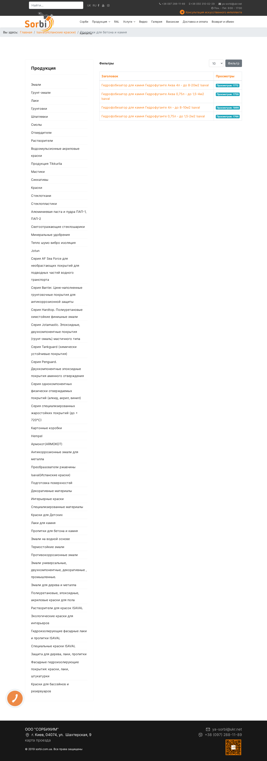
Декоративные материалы (51, 491)
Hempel (36, 436)
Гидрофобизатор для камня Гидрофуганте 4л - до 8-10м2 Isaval (150, 107)
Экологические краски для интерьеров (52, 619)
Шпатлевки (39, 117)
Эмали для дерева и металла (53, 585)
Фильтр (233, 63)
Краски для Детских (47, 515)
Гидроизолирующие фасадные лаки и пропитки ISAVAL (59, 634)
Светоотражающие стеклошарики (58, 227)
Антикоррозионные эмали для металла (54, 455)
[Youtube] (103, 5)
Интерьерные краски (47, 499)
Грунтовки (39, 108)
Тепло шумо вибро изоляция (53, 243)
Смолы (36, 125)
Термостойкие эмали (47, 547)
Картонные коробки (46, 428)
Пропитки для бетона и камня (54, 531)
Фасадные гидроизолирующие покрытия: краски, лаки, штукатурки (55, 669)
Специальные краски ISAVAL (53, 646)
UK (89, 5)
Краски (36, 188)
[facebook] (98, 5)
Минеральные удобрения (50, 235)
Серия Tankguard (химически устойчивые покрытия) (54, 350)
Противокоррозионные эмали (54, 555)
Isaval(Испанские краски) (50, 475)
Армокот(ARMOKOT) (46, 444)
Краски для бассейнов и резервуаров (50, 687)
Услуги (127, 21)
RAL (116, 21)
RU (94, 5)
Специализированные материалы (57, 507)
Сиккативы (39, 180)
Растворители (42, 141)
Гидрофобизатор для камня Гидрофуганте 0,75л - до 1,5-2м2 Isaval (153, 116)
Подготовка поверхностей (51, 483)
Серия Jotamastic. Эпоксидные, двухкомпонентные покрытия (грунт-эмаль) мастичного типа (55, 332)
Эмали (36, 84)
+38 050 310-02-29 (203, 3)
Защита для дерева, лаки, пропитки (59, 654)
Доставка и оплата (195, 21)
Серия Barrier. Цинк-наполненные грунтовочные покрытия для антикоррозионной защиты (56, 295)
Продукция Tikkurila (46, 164)
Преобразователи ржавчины (53, 467)
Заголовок (109, 76)
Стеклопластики (44, 204)
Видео (143, 21)
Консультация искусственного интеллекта (214, 12)
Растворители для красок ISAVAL (57, 608)
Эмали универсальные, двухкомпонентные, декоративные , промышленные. (59, 570)
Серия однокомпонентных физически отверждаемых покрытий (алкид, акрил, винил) (56, 391)
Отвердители (41, 133)
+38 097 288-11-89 (173, 3)
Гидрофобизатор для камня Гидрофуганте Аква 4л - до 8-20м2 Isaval (155, 85)
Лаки (35, 100)
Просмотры (225, 76)
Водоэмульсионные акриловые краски (55, 152)
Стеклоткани (41, 196)
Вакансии (172, 21)
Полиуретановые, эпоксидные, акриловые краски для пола (55, 596)
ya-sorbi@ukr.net (232, 3)
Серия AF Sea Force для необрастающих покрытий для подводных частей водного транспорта (55, 269)
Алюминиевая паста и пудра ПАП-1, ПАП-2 (58, 215)
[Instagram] (108, 5)
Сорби (84, 21)
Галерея (156, 21)
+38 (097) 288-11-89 (223, 734)
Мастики (38, 172)
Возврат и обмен (223, 21)
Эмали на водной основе (50, 539)
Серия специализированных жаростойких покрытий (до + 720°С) (54, 413)
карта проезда (38, 740)
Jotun (35, 251)
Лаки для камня (43, 523)
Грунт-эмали (41, 92)
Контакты (86, 33)
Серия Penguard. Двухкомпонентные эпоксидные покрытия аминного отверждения (57, 369)
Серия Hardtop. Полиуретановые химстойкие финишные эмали (56, 313)
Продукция (99, 21)
